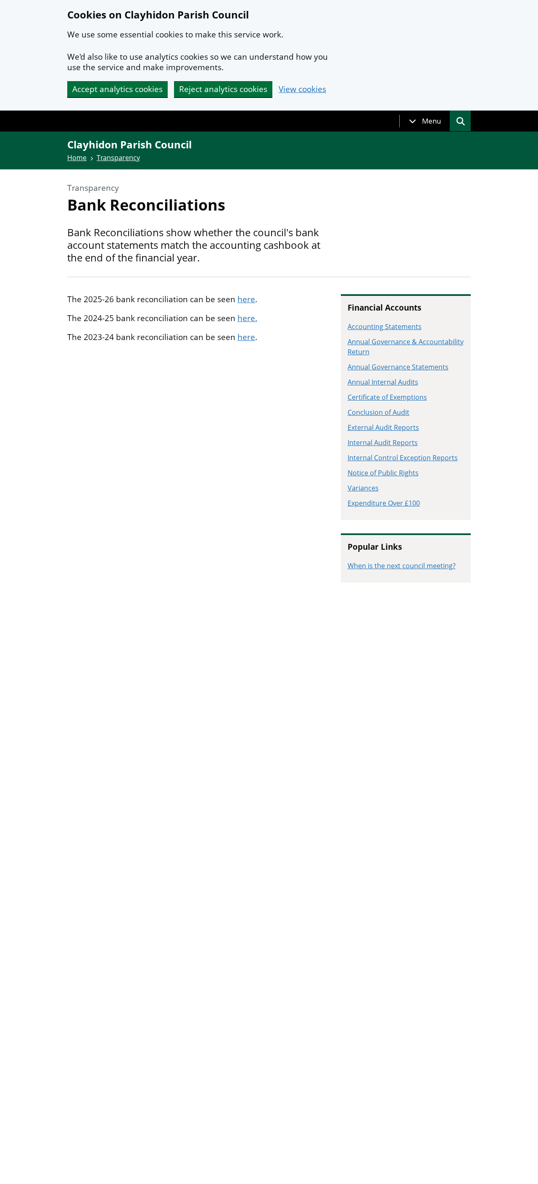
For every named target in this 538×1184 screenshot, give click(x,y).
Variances (363, 488)
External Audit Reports (383, 427)
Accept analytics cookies (117, 89)
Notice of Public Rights (383, 472)
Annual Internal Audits (383, 382)
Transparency (118, 157)
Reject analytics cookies (223, 89)
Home (77, 157)
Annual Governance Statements (398, 367)
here (246, 299)
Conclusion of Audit (378, 412)
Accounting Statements (385, 326)
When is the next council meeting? (402, 565)
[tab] (425, 121)
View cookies (302, 89)
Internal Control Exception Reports (403, 457)
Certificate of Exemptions (387, 397)
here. (247, 318)
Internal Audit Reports (383, 442)
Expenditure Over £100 (384, 503)
